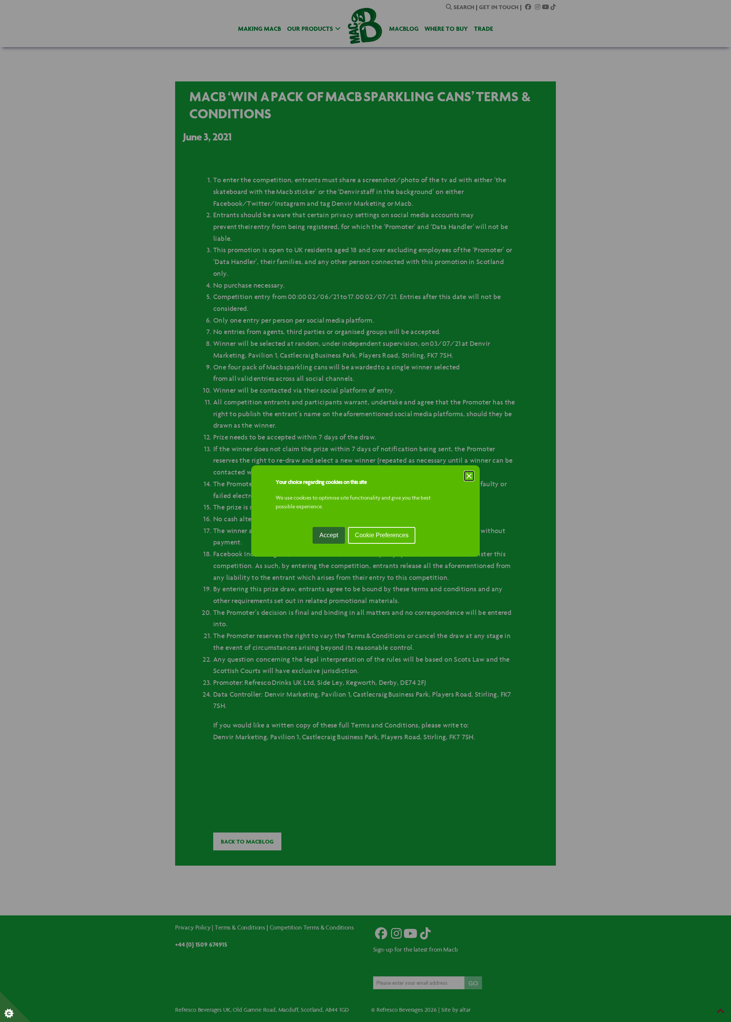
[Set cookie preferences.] (15, 1007)
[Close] (469, 476)
